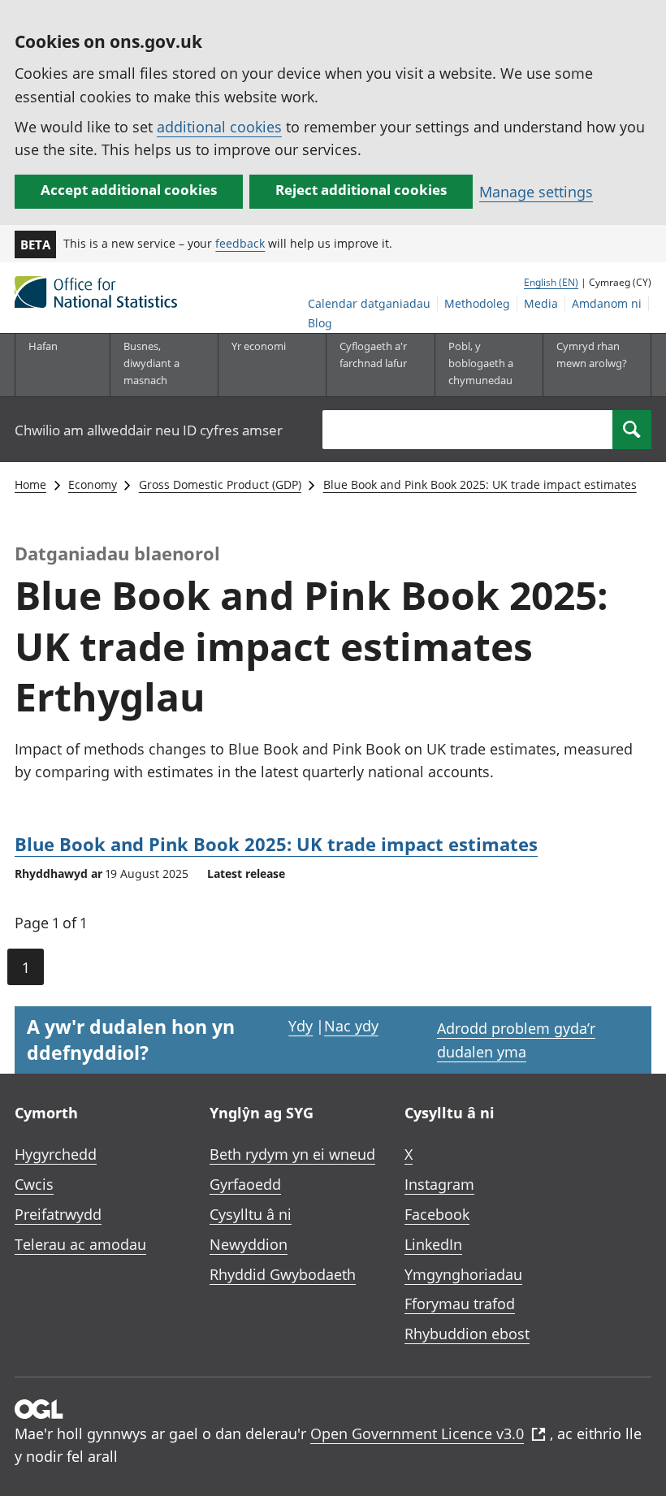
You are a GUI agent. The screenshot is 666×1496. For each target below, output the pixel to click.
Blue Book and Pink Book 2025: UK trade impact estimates (480, 484)
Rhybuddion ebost (467, 1333)
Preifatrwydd (58, 1214)
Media (541, 303)
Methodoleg (477, 303)
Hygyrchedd (56, 1154)
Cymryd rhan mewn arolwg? (591, 354)
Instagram (439, 1184)
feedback (240, 243)
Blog (320, 323)
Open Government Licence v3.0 (417, 1433)
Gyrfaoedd (245, 1184)
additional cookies (219, 126)
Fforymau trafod (459, 1303)
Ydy (300, 1026)
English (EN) (551, 282)
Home (30, 484)
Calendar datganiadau (369, 303)
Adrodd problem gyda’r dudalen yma (516, 1039)
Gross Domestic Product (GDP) (220, 484)
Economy (92, 484)
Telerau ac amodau (80, 1244)
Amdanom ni (607, 303)
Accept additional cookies (129, 189)
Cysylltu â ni (251, 1214)
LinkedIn (433, 1244)
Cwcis (34, 1184)
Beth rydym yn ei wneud (292, 1154)
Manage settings (536, 191)
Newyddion (249, 1244)
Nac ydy (351, 1026)
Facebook (436, 1214)
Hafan (43, 346)
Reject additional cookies (361, 189)
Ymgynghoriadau (463, 1274)
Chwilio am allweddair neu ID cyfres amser (149, 430)
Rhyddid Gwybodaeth (283, 1274)
